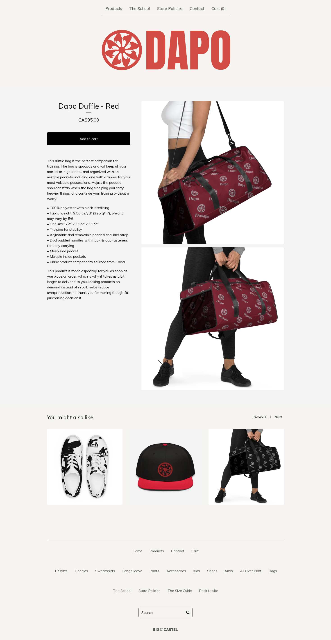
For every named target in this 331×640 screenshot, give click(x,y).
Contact (197, 8)
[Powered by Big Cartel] (165, 629)
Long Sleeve (132, 571)
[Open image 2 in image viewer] (212, 318)
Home (137, 551)
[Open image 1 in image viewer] (212, 172)
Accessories (176, 571)
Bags (273, 571)
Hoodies (81, 571)
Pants (154, 571)
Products (113, 8)
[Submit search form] (188, 612)
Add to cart (88, 138)
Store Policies (170, 8)
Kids (196, 571)
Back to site (208, 590)
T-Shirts (61, 571)
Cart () (218, 8)
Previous (259, 417)
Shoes (212, 571)
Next (278, 417)
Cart (195, 551)
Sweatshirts (105, 571)
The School (139, 8)
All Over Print (250, 571)
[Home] (165, 50)
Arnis (228, 571)
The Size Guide (180, 590)
